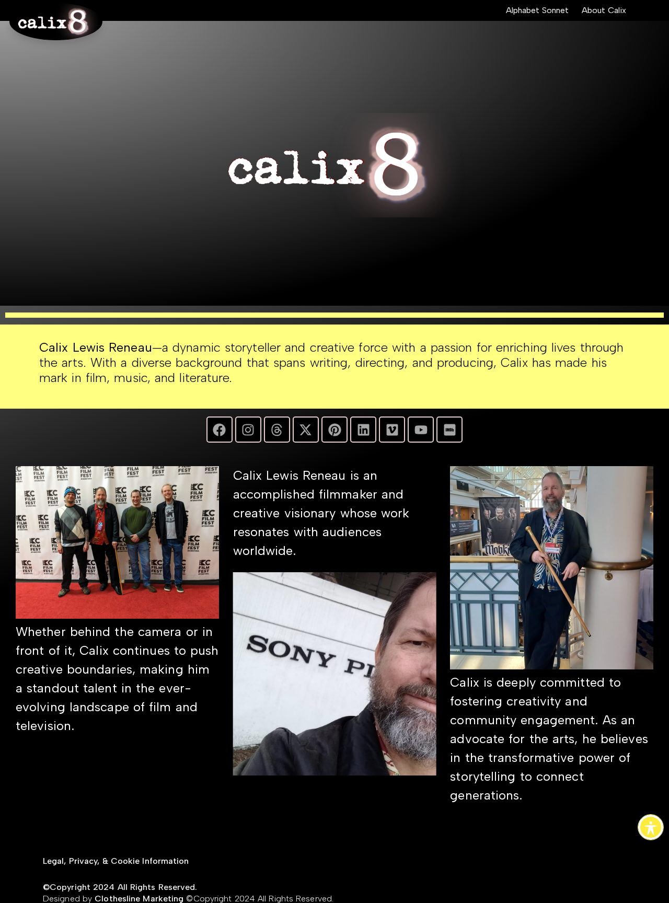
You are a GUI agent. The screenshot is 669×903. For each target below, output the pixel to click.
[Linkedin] (363, 429)
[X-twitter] (306, 429)
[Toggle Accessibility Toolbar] (650, 827)
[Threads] (277, 429)
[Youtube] (421, 429)
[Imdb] (449, 429)
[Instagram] (248, 429)
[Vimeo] (392, 429)
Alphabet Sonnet (537, 10)
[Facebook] (219, 429)
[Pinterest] (334, 429)
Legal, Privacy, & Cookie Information (116, 861)
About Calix (604, 10)
